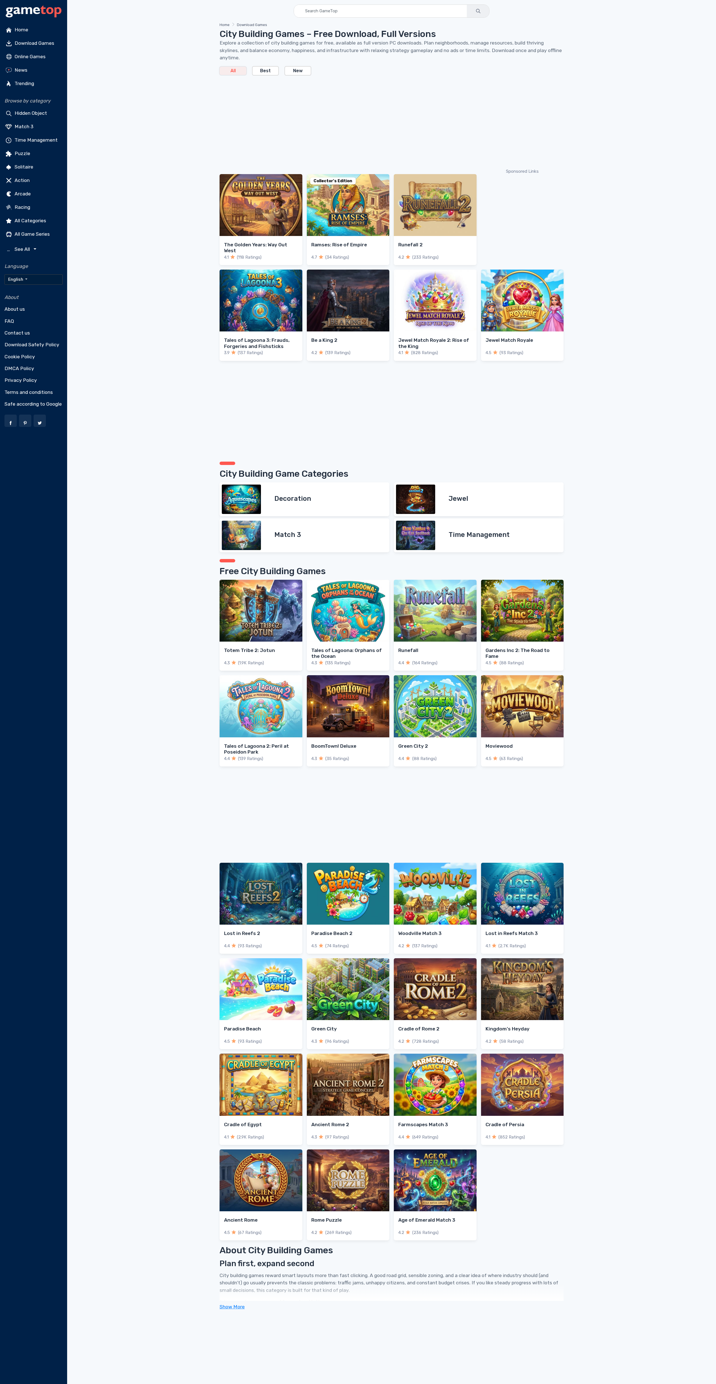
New (298, 70)
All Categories (29, 220)
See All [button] (19, 249)
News (20, 70)
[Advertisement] (387, 121)
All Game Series (31, 234)
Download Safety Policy (31, 344)
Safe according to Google (33, 404)
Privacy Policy (20, 380)
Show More (232, 1307)
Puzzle (21, 153)
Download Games (33, 43)
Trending (23, 83)
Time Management (35, 140)
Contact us (17, 333)
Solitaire (23, 167)
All (233, 70)
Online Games (29, 56)
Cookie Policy (19, 356)
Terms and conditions (28, 392)
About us (14, 309)
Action (21, 180)
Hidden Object (30, 113)
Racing (21, 207)
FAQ (9, 321)
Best (265, 70)
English (16, 279)
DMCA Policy (19, 368)
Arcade (22, 194)
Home (20, 29)
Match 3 (23, 126)
